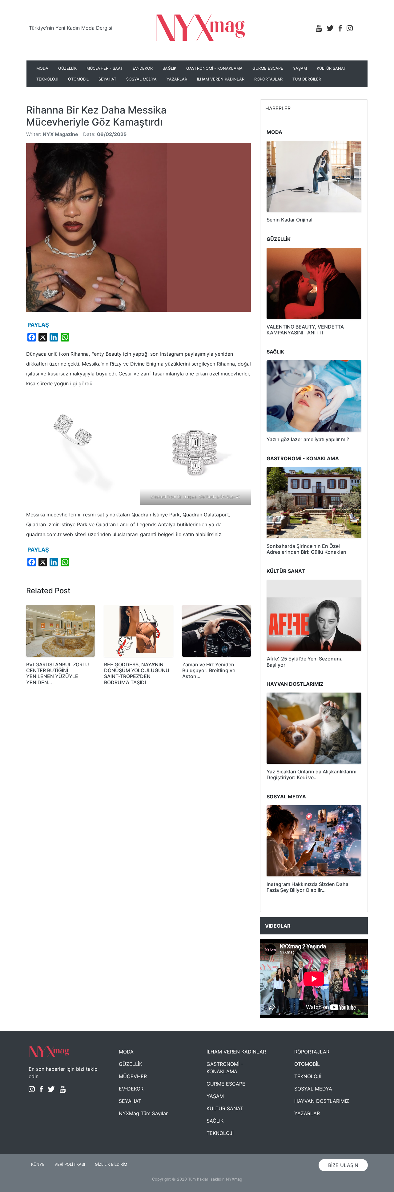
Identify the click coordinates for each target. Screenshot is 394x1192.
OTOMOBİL (78, 79)
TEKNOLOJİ (47, 79)
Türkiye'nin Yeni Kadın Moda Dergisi (70, 28)
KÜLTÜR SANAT (331, 68)
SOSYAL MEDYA (141, 79)
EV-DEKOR (143, 68)
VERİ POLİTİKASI (69, 1164)
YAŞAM (300, 68)
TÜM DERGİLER (306, 79)
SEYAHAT (107, 79)
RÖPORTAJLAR (268, 79)
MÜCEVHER (133, 1076)
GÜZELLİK (67, 68)
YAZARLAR (177, 79)
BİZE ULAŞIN (343, 1165)
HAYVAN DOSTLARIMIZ (321, 1101)
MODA (42, 68)
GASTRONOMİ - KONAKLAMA (214, 68)
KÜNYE (38, 1164)
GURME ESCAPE (267, 68)
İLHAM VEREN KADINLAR (220, 79)
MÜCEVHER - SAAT (104, 68)
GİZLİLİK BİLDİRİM (111, 1164)
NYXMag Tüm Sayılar (143, 1113)
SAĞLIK (169, 68)
